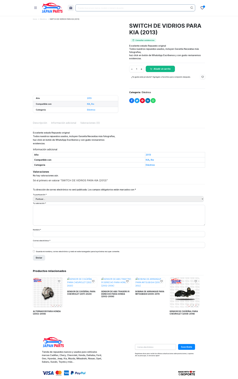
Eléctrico (43, 19)
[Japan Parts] (52, 8)
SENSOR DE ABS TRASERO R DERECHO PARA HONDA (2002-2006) (115, 294)
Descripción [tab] (40, 122)
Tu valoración (39, 203)
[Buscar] (191, 7)
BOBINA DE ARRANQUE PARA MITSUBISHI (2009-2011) (149, 292)
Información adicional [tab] (63, 122)
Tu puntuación (40, 194)
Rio (92, 104)
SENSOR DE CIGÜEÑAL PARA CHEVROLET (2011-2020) (81, 292)
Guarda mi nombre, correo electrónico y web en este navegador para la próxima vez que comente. (78, 251)
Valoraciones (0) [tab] (90, 122)
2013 (89, 98)
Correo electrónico (41, 240)
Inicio (35, 19)
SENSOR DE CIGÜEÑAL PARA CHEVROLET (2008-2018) (184, 312)
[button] (34, 88)
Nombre (37, 230)
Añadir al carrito (162, 69)
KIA (88, 104)
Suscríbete (186, 347)
